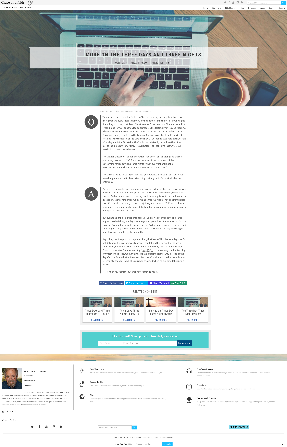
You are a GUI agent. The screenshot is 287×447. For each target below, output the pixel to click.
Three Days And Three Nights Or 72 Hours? (97, 312)
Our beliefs (28, 385)
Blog (242, 8)
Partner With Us (240, 427)
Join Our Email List (123, 444)
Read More (97, 302)
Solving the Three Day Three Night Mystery (161, 312)
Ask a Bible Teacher (112, 111)
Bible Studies (230, 8)
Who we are (28, 375)
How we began (29, 380)
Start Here (216, 8)
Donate (282, 8)
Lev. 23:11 (147, 250)
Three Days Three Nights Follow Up (129, 312)
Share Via (161, 283)
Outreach (252, 8)
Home (205, 8)
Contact (271, 8)
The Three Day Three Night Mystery (193, 312)
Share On (138, 283)
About (262, 8)
